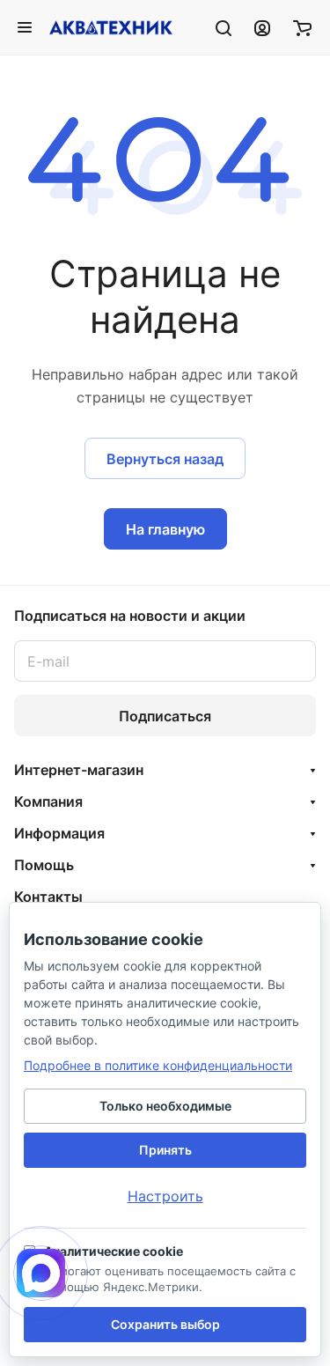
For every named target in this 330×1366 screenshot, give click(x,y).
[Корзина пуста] (302, 27)
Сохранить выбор (165, 1324)
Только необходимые (165, 1105)
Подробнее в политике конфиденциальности (158, 1065)
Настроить (165, 1196)
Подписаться (165, 716)
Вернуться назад (165, 459)
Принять (165, 1149)
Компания (48, 801)
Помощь (44, 865)
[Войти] (262, 27)
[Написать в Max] (41, 1273)
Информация (59, 833)
